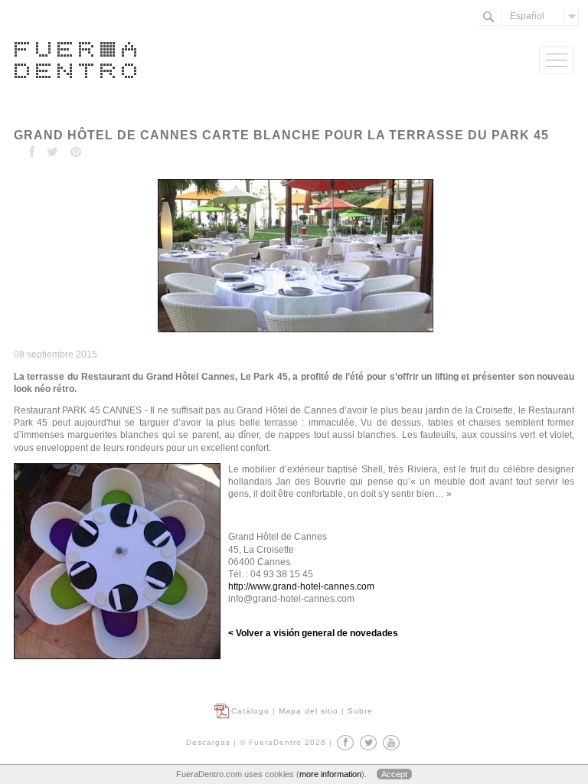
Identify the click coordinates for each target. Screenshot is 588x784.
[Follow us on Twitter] (368, 742)
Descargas (208, 742)
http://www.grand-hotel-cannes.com (301, 586)
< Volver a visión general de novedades (313, 633)
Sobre (360, 711)
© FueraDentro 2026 (283, 742)
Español (527, 16)
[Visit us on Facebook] (345, 742)
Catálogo (250, 711)
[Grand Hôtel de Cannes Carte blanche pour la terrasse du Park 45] (293, 333)
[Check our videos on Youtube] (391, 742)
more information (330, 774)
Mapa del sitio (308, 711)
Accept (394, 774)
